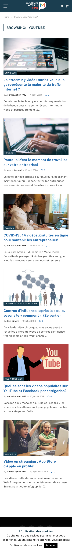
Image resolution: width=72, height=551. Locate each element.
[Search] (62, 6)
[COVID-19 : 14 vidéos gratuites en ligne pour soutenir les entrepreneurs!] (36, 212)
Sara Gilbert (12, 321)
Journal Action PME (16, 95)
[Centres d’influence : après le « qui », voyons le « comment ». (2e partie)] (36, 287)
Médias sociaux (14, 379)
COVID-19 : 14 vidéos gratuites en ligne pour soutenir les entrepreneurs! (35, 237)
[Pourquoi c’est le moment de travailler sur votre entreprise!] (36, 136)
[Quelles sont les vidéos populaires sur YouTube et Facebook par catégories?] (36, 362)
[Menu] (5, 6)
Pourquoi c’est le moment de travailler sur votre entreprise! (35, 162)
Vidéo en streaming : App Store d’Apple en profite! (29, 463)
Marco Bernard (13, 170)
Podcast (10, 153)
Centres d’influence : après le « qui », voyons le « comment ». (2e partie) (34, 313)
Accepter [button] (50, 545)
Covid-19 (9, 228)
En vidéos (10, 73)
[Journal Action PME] (36, 6)
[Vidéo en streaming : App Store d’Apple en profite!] (36, 438)
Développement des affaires (21, 304)
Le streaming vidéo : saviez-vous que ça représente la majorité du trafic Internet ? (34, 84)
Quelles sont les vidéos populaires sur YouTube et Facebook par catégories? (35, 388)
